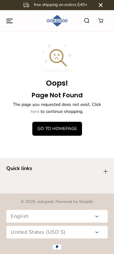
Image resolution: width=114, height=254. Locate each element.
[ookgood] (57, 21)
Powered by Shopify (74, 202)
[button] (9, 20)
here (35, 111)
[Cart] (101, 21)
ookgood (45, 202)
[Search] (87, 21)
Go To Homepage (57, 129)
